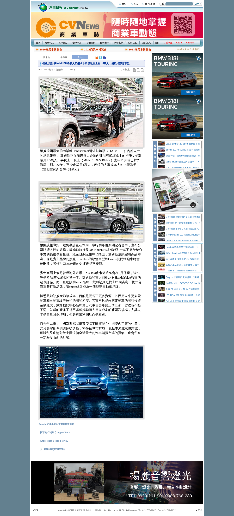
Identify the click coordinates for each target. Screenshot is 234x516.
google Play (61, 441)
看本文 (80, 57)
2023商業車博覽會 (140, 49)
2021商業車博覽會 (95, 49)
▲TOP (35, 510)
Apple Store (63, 432)
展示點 (46, 57)
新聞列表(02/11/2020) (54, 449)
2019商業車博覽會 (51, 49)
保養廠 (63, 57)
